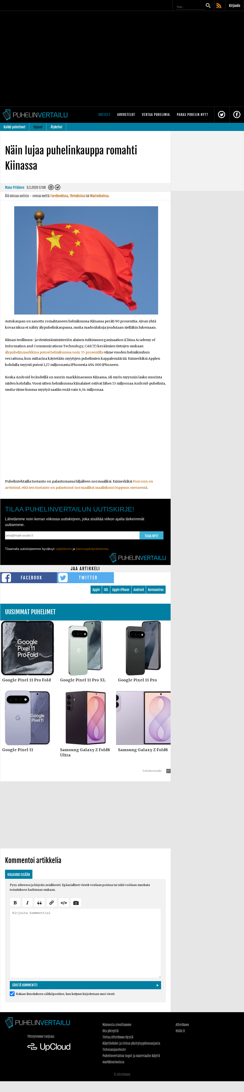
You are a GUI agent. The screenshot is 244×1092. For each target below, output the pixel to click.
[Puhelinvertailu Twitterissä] (221, 115)
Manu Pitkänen (14, 187)
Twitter (88, 577)
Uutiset (104, 115)
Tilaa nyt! (151, 536)
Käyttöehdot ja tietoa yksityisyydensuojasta (131, 1043)
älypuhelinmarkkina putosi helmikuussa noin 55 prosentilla (54, 352)
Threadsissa (77, 196)
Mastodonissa (99, 196)
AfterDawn (182, 1025)
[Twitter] (57, 188)
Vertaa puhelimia (156, 115)
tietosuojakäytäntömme (92, 549)
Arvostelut (126, 115)
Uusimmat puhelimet (30, 612)
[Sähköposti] (51, 188)
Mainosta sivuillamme (116, 1025)
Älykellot (56, 127)
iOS (106, 590)
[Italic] (27, 902)
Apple (96, 590)
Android (138, 590)
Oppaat (38, 127)
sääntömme (64, 549)
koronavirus (156, 590)
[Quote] (39, 902)
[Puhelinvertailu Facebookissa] (237, 115)
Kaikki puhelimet (14, 127)
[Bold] (15, 902)
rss (219, 6)
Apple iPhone (120, 590)
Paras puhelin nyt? (192, 115)
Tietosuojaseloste (114, 1050)
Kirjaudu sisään (18, 875)
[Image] (76, 902)
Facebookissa (59, 196)
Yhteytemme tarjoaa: (40, 1036)
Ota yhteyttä (110, 1031)
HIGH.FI (180, 1031)
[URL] (51, 902)
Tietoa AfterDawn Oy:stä (117, 1037)
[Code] (64, 902)
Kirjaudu (234, 6)
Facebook (31, 577)
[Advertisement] (85, 438)
